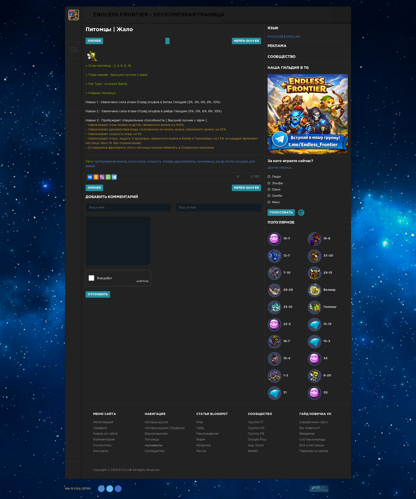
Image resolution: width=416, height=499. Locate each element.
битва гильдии (236, 161)
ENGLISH (293, 37)
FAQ (199, 422)
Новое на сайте (105, 433)
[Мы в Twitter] (109, 488)
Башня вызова (156, 433)
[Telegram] (114, 177)
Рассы (201, 451)
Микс (275, 202)
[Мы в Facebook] (118, 488)
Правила (100, 428)
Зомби (276, 196)
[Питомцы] (73, 67)
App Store (256, 445)
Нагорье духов (156, 422)
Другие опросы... (280, 167)
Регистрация (103, 422)
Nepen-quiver (246, 41)
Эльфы (277, 183)
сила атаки (136, 161)
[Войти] (73, 32)
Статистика (102, 445)
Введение (306, 433)
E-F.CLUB (125, 470)
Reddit (253, 451)
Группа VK (256, 428)
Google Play (257, 439)
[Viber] (102, 177)
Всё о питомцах (311, 445)
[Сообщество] (73, 102)
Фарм (200, 439)
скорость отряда (160, 161)
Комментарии (104, 439)
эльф (219, 161)
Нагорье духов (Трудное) (165, 428)
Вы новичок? (309, 428)
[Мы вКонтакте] (101, 488)
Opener (94, 41)
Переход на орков (313, 451)
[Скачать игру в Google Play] (73, 84)
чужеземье (205, 161)
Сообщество (155, 451)
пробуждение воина (110, 161)
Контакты (100, 451)
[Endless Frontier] (73, 15)
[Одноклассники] (96, 177)
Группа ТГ (256, 422)
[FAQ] (73, 119)
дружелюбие (185, 161)
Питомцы (98, 29)
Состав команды (312, 439)
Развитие (203, 445)
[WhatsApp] (108, 177)
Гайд (200, 428)
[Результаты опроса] (301, 212)
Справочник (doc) (313, 422)
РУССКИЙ (275, 37)
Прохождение (207, 433)
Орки (275, 189)
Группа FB (256, 433)
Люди (276, 177)
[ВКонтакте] (90, 177)
